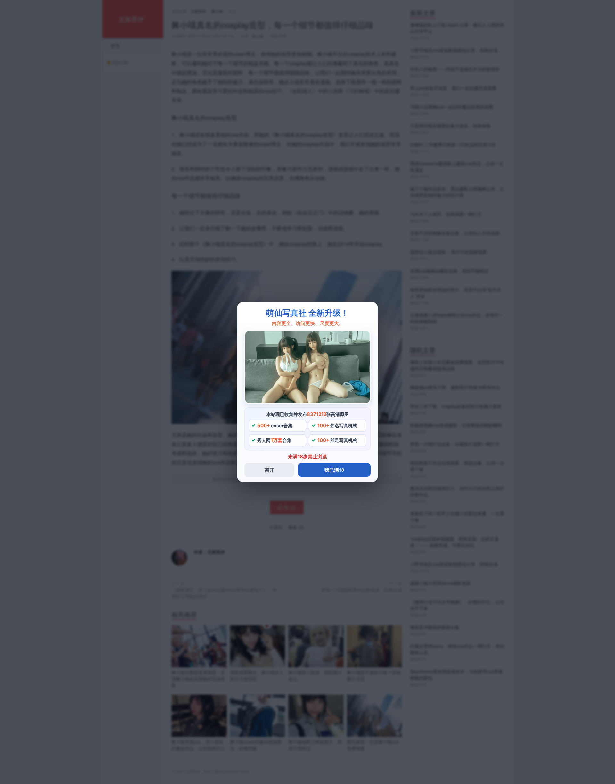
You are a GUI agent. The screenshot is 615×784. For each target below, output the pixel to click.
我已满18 (334, 469)
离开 (269, 469)
